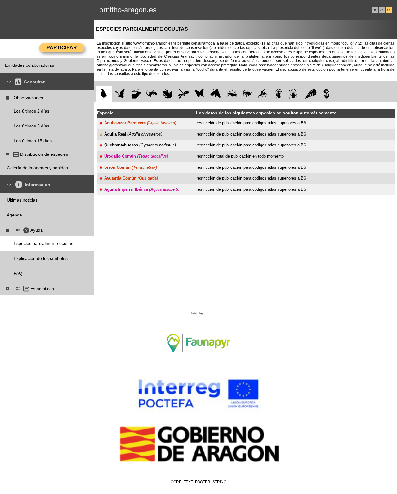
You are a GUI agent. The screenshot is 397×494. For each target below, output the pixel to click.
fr (375, 9)
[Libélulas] (183, 94)
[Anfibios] (168, 94)
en (381, 9)
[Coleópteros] (279, 94)
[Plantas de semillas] (326, 94)
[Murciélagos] (120, 94)
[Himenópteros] (247, 94)
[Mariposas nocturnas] (215, 94)
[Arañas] (295, 94)
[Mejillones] (311, 94)
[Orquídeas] (263, 94)
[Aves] (104, 94)
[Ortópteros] (231, 94)
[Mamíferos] (136, 94)
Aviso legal (198, 313)
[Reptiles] (152, 94)
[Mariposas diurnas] (199, 94)
